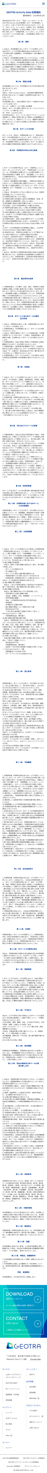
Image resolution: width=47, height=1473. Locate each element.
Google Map (35, 1359)
